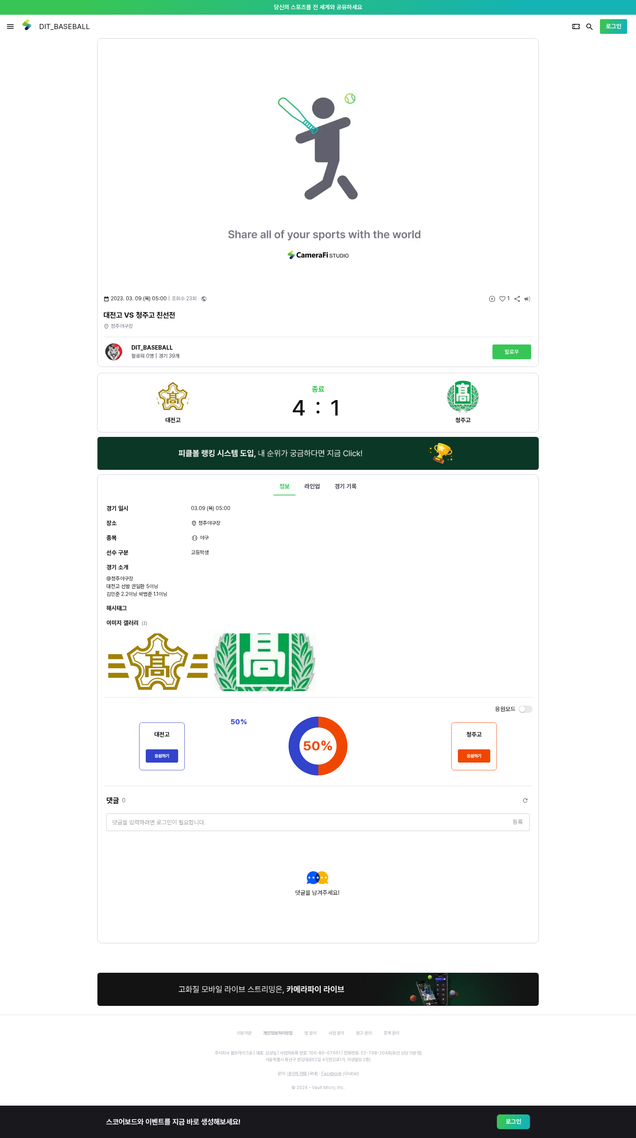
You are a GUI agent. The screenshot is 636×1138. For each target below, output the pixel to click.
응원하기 (162, 756)
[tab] (284, 486)
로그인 (613, 26)
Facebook (331, 1073)
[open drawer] (10, 26)
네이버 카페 (297, 1073)
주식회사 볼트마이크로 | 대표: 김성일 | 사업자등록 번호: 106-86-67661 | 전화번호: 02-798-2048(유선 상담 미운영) (318, 1053)
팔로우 (512, 352)
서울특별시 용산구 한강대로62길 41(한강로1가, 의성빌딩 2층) (318, 1059)
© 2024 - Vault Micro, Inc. (318, 1087)
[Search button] (589, 26)
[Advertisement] (586, 148)
